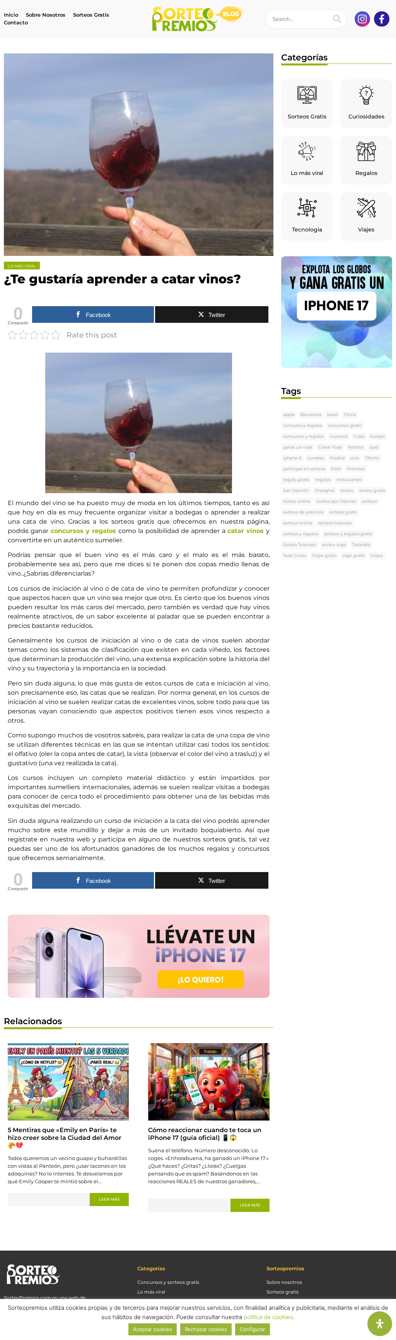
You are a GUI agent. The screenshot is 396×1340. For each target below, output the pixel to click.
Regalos (366, 173)
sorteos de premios (303, 512)
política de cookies (268, 1317)
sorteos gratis (343, 512)
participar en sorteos (304, 468)
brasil (332, 414)
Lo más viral (307, 173)
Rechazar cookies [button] (206, 1329)
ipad (373, 447)
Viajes (366, 229)
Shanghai (325, 490)
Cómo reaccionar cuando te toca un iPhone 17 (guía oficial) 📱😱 (204, 1133)
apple (289, 414)
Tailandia (361, 544)
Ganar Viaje (330, 447)
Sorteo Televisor (299, 544)
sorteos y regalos (300, 533)
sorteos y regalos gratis (348, 533)
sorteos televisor (335, 523)
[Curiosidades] (366, 95)
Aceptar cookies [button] (152, 1329)
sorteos (369, 501)
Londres (315, 458)
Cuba (358, 436)
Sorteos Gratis (307, 116)
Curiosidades (366, 116)
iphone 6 (292, 458)
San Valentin (296, 490)
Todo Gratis (294, 555)
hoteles (356, 447)
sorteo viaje (334, 544)
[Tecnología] (307, 208)
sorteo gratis (372, 490)
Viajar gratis (324, 555)
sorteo (346, 490)
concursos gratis (345, 425)
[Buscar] (336, 19)
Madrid (337, 458)
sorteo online (297, 501)
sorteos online (297, 523)
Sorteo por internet (336, 501)
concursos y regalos (303, 436)
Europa (377, 436)
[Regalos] (366, 151)
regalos (323, 479)
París (336, 468)
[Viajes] (366, 208)
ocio (354, 458)
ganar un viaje (297, 447)
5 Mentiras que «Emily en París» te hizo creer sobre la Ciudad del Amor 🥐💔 (64, 1137)
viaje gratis (353, 555)
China (350, 414)
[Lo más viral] (307, 151)
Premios (356, 468)
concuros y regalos (302, 425)
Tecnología (307, 229)
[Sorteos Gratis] (307, 95)
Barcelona (310, 414)
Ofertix (372, 458)
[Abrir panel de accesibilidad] (379, 1323)
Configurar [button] (252, 1329)
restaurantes (349, 479)
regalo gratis (296, 479)
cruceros (339, 436)
